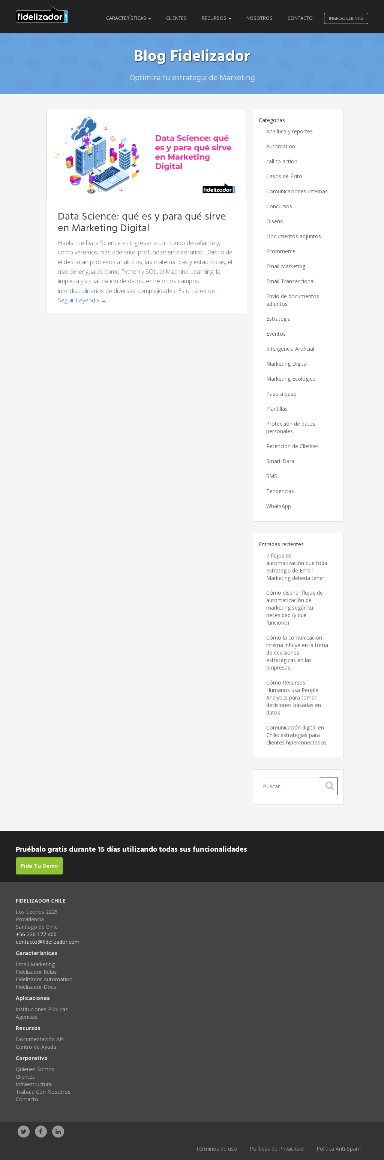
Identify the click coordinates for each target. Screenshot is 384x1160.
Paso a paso (281, 393)
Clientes (176, 18)
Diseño (275, 221)
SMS (271, 476)
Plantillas (277, 408)
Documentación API (40, 1039)
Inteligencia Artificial (290, 348)
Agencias (27, 1016)
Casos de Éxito (284, 176)
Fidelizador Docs (36, 986)
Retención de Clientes (292, 446)
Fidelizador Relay (36, 971)
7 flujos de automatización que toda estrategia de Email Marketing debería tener (296, 566)
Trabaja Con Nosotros (43, 1091)
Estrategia (278, 318)
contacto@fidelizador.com (48, 941)
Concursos (279, 206)
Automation (280, 146)
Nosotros (259, 18)
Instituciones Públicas (42, 1009)
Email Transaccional (290, 281)
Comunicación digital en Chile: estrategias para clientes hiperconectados (296, 735)
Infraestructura (34, 1084)
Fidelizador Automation (44, 979)
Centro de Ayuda (36, 1046)
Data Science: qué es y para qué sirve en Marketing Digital (142, 222)
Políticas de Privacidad (277, 1148)
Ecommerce (281, 251)
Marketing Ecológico (291, 378)
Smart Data (280, 461)
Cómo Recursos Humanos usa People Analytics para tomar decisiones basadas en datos (293, 697)
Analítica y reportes (289, 131)
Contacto (300, 18)
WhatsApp (278, 506)
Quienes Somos (35, 1069)
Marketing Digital (287, 363)
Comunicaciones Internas (297, 191)
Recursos (215, 18)
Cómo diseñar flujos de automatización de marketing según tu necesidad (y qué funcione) (294, 607)
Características (126, 18)
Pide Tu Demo (39, 865)
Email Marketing (285, 266)
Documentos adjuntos (293, 236)
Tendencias (280, 491)
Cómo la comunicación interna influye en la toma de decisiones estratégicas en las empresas (297, 652)
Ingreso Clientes (346, 18)
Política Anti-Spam (338, 1148)
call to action (281, 161)
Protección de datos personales (290, 427)
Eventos (276, 333)
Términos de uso (216, 1148)
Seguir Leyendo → (82, 300)
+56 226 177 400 (36, 934)
